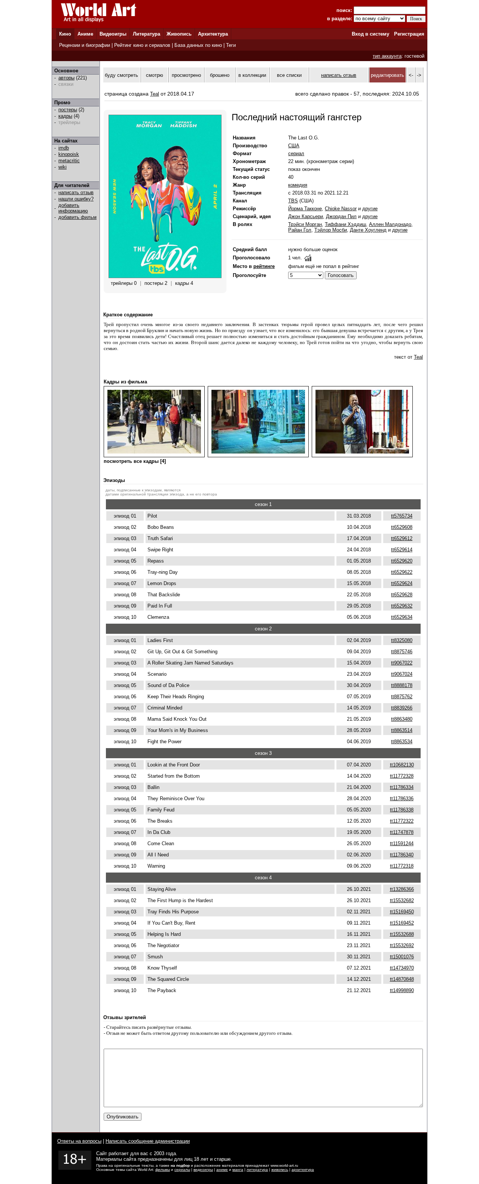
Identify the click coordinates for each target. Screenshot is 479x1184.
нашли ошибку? (76, 199)
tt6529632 (401, 606)
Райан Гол (299, 230)
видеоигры (203, 1170)
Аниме (85, 34)
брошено (219, 75)
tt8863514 (401, 730)
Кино (65, 34)
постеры (67, 109)
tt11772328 (402, 776)
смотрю (154, 75)
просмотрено (186, 75)
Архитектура (213, 34)
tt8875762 (401, 696)
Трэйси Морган (305, 224)
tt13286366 (402, 889)
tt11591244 (402, 843)
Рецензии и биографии (84, 45)
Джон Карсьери (305, 216)
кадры (65, 116)
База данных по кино (198, 45)
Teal (154, 94)
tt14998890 (402, 990)
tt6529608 (401, 527)
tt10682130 (402, 765)
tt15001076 (402, 956)
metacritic (69, 160)
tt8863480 (401, 719)
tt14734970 (402, 968)
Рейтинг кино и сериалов (142, 45)
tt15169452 (402, 923)
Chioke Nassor (341, 208)
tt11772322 (402, 821)
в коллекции (252, 75)
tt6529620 (401, 561)
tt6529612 (401, 538)
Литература (146, 34)
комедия (297, 185)
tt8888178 (401, 685)
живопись (279, 1170)
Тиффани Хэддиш (345, 224)
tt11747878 (402, 832)
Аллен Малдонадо (390, 224)
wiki (62, 167)
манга (237, 1170)
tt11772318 (402, 866)
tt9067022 (401, 663)
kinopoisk (68, 154)
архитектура (303, 1170)
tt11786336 (402, 798)
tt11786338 (402, 810)
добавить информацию (73, 208)
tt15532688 (402, 934)
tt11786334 (402, 787)
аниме (222, 1170)
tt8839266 (401, 708)
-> (419, 75)
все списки (289, 75)
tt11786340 (402, 855)
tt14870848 (402, 979)
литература (257, 1170)
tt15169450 (402, 912)
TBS (293, 201)
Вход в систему (370, 34)
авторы (66, 78)
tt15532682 (402, 900)
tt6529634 (401, 617)
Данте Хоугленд (368, 230)
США (293, 145)
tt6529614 (401, 549)
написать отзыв (76, 192)
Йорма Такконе (305, 208)
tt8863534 (401, 741)
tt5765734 (401, 516)
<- (411, 75)
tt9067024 (401, 674)
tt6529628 (401, 594)
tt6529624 (401, 583)
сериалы (182, 1170)
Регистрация (409, 34)
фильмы (162, 1170)
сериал (296, 153)
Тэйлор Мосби (330, 230)
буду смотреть (121, 75)
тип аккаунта (387, 56)
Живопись (179, 34)
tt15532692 (402, 945)
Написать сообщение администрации (148, 1141)
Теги (231, 45)
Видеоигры (113, 34)
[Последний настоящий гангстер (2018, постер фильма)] (165, 276)
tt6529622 (401, 572)
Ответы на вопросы (79, 1141)
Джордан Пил (341, 216)
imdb (63, 148)
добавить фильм (77, 217)
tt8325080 (401, 640)
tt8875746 (401, 651)
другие (370, 208)
